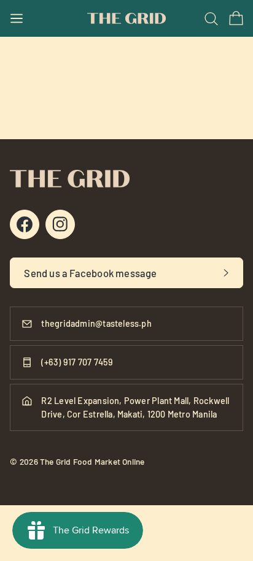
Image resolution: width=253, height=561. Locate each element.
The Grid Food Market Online (92, 461)
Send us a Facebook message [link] (90, 273)
